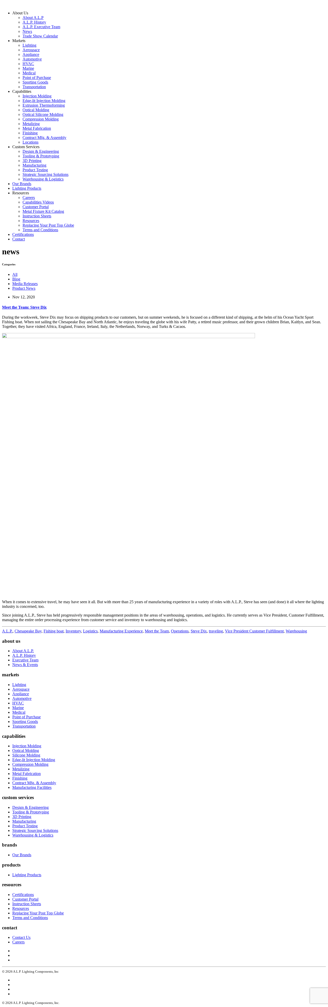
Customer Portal (36, 207)
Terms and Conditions (40, 230)
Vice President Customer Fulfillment (254, 631)
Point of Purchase (37, 77)
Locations (30, 142)
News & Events (25, 664)
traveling (216, 631)
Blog (16, 279)
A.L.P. (7, 631)
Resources (31, 220)
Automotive (32, 59)
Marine (28, 68)
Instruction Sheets (37, 216)
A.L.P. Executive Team (41, 27)
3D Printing (32, 160)
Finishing (30, 133)
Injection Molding (37, 96)
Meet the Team (157, 631)
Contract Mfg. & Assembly (44, 137)
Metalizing (31, 124)
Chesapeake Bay (28, 631)
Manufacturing (34, 165)
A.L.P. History (34, 22)
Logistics (90, 631)
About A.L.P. (23, 651)
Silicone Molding (26, 755)
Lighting (29, 45)
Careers (29, 197)
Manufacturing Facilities (32, 787)
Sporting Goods (35, 82)
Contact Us (21, 937)
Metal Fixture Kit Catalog (43, 211)
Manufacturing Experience (121, 631)
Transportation (34, 87)
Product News (23, 288)
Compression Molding (41, 119)
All (14, 274)
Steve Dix (199, 631)
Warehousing (296, 631)
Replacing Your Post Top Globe (48, 225)
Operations (180, 631)
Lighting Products (26, 188)
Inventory (73, 631)
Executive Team (25, 660)
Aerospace (31, 50)
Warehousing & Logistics (43, 179)
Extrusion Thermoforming (44, 105)
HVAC (28, 64)
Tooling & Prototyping (41, 156)
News (27, 31)
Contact (18, 239)
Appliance (31, 54)
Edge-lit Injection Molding (44, 100)
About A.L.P (33, 17)
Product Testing (35, 170)
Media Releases (25, 283)
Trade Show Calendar (40, 36)
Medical (29, 73)
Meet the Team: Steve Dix (24, 307)
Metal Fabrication (37, 128)
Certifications (23, 234)
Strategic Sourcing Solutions (45, 174)
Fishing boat (54, 631)
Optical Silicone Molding (43, 114)
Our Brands (21, 184)
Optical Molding (36, 110)
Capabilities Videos (38, 202)
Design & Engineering (41, 151)
